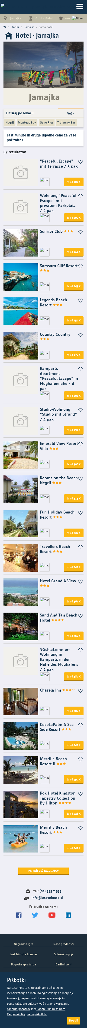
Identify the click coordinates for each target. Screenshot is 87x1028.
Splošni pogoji (63, 954)
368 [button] (74, 636)
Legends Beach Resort (53, 302)
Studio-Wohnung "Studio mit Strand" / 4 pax (58, 414)
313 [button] (74, 498)
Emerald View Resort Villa (59, 446)
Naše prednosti (63, 944)
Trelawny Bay (66, 122)
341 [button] (74, 567)
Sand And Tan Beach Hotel (58, 617)
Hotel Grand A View (58, 581)
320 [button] (74, 533)
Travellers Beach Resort (55, 549)
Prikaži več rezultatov (43, 870)
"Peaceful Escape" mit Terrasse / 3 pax (59, 163)
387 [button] (74, 676)
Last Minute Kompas (23, 954)
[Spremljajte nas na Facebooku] (19, 915)
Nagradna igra (23, 944)
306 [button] (74, 464)
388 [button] (74, 711)
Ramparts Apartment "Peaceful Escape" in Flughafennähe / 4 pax (59, 378)
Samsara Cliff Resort (59, 265)
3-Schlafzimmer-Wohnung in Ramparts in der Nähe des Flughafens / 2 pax (59, 659)
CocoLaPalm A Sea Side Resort (57, 727)
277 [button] (74, 355)
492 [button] (74, 779)
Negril (10, 122)
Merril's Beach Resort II (53, 761)
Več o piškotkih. (37, 1014)
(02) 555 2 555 (50, 891)
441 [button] (74, 745)
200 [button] (74, 182)
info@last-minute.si (47, 898)
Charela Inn (51, 690)
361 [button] (74, 601)
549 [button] (74, 848)
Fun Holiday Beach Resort (57, 514)
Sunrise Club (52, 231)
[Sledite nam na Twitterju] (35, 915)
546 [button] (74, 813)
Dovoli (73, 1020)
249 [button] (74, 286)
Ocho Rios (46, 122)
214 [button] (74, 252)
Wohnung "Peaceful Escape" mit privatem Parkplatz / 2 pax (58, 203)
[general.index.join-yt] (52, 915)
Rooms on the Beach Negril (59, 480)
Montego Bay (27, 122)
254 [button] (74, 320)
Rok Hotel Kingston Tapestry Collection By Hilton (57, 798)
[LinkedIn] (68, 915)
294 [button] (74, 395)
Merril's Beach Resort (53, 829)
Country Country (55, 334)
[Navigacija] (80, 7)
